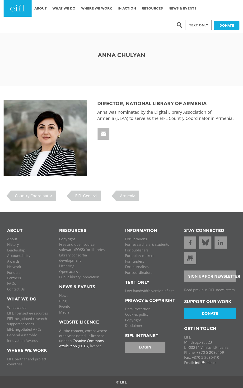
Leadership (16, 250)
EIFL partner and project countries (26, 361)
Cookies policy (137, 314)
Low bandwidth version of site (149, 290)
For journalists (137, 266)
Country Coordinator (33, 195)
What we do (17, 307)
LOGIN (145, 347)
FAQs (11, 283)
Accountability (18, 255)
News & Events (182, 8)
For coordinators (138, 272)
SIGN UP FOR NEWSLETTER (212, 276)
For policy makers (139, 255)
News (63, 295)
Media (64, 312)
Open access (69, 271)
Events (64, 306)
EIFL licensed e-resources (27, 313)
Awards (13, 261)
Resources (152, 8)
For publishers (137, 250)
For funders (134, 261)
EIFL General (86, 195)
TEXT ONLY (198, 25)
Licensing (66, 265)
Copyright (67, 238)
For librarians (136, 238)
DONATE (227, 25)
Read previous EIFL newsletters (209, 289)
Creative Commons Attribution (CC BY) (81, 343)
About (40, 8)
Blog (62, 301)
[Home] (18, 8)
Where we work (96, 8)
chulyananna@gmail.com (103, 134)
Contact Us (16, 289)
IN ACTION (127, 8)
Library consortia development (73, 257)
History (13, 244)
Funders (13, 272)
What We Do (63, 8)
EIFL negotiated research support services (27, 321)
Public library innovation (79, 277)
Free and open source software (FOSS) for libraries (82, 247)
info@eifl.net (205, 362)
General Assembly (22, 335)
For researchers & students (147, 244)
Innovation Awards (22, 340)
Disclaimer (133, 325)
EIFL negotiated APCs (24, 329)
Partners (14, 277)
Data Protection (137, 308)
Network (14, 266)
